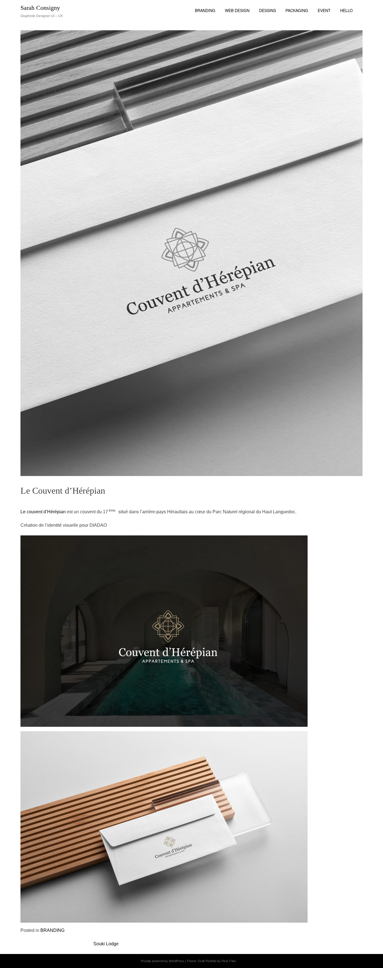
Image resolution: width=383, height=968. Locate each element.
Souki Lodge (106, 943)
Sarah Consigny (40, 7)
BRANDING (52, 930)
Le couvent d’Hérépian (43, 511)
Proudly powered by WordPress (162, 961)
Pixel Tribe (229, 961)
